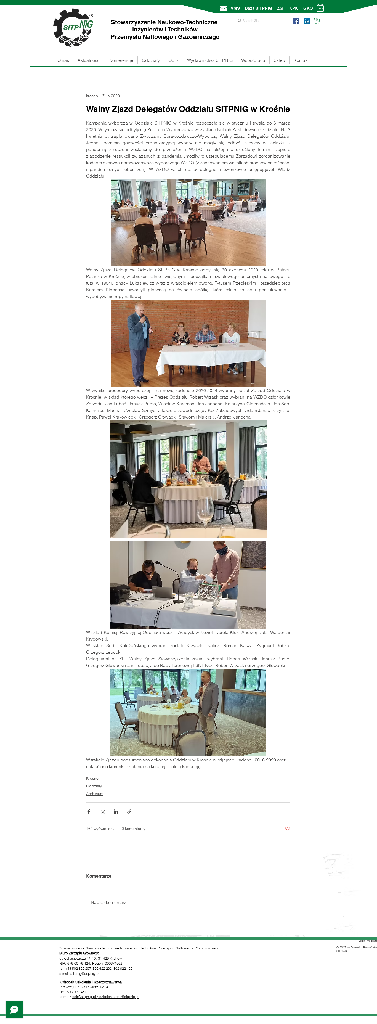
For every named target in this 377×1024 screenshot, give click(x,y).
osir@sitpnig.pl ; (85, 996)
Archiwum (94, 793)
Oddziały (94, 786)
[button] (317, 21)
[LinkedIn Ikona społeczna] (307, 21)
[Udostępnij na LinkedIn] (115, 811)
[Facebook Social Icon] (296, 21)
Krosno (92, 778)
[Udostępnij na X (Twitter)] (102, 811)
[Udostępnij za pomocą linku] (129, 811)
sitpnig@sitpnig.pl (84, 973)
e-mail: (66, 996)
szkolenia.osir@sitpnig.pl (119, 996)
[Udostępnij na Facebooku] (88, 811)
